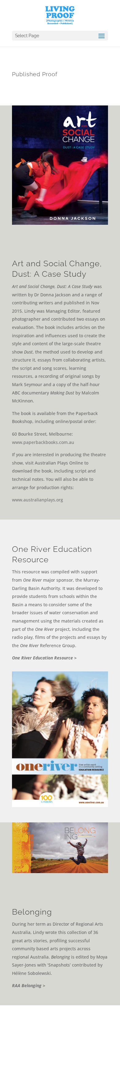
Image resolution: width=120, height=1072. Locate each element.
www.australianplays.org (37, 500)
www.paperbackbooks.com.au (43, 442)
